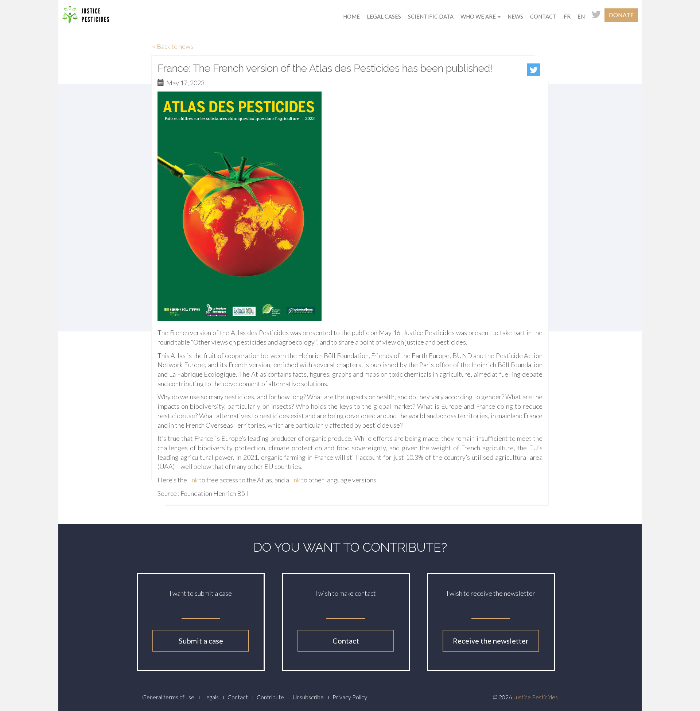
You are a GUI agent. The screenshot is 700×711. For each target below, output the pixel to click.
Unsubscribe (308, 696)
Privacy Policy (349, 696)
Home (351, 16)
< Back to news (172, 46)
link (193, 480)
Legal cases (384, 16)
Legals (211, 696)
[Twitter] (533, 69)
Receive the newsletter (491, 640)
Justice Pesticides (535, 696)
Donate (621, 14)
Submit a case (201, 640)
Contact (543, 16)
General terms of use (168, 696)
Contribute (270, 696)
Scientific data (431, 16)
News (515, 16)
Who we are (478, 16)
